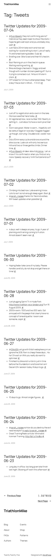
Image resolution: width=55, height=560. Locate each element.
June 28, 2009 (9, 326)
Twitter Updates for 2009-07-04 (25, 28)
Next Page (44, 501)
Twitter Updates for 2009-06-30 (25, 257)
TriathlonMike (11, 4)
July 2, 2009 (8, 206)
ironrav (40, 151)
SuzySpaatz (16, 36)
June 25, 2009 (9, 404)
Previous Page (12, 495)
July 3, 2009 (8, 166)
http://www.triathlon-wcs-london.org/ (26, 304)
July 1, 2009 (8, 242)
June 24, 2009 (9, 443)
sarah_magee (17, 196)
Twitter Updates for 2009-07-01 (25, 221)
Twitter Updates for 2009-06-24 (25, 419)
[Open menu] (49, 4)
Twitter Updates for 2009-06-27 (25, 341)
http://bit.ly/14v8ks (33, 436)
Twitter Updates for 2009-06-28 (25, 293)
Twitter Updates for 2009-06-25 (25, 389)
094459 (14, 349)
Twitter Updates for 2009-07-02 (25, 182)
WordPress (47, 555)
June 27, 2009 (9, 373)
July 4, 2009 (8, 89)
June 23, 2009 (9, 476)
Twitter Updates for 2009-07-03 (25, 105)
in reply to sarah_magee (34, 430)
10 (50, 495)
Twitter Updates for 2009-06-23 (25, 459)
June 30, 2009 (9, 278)
